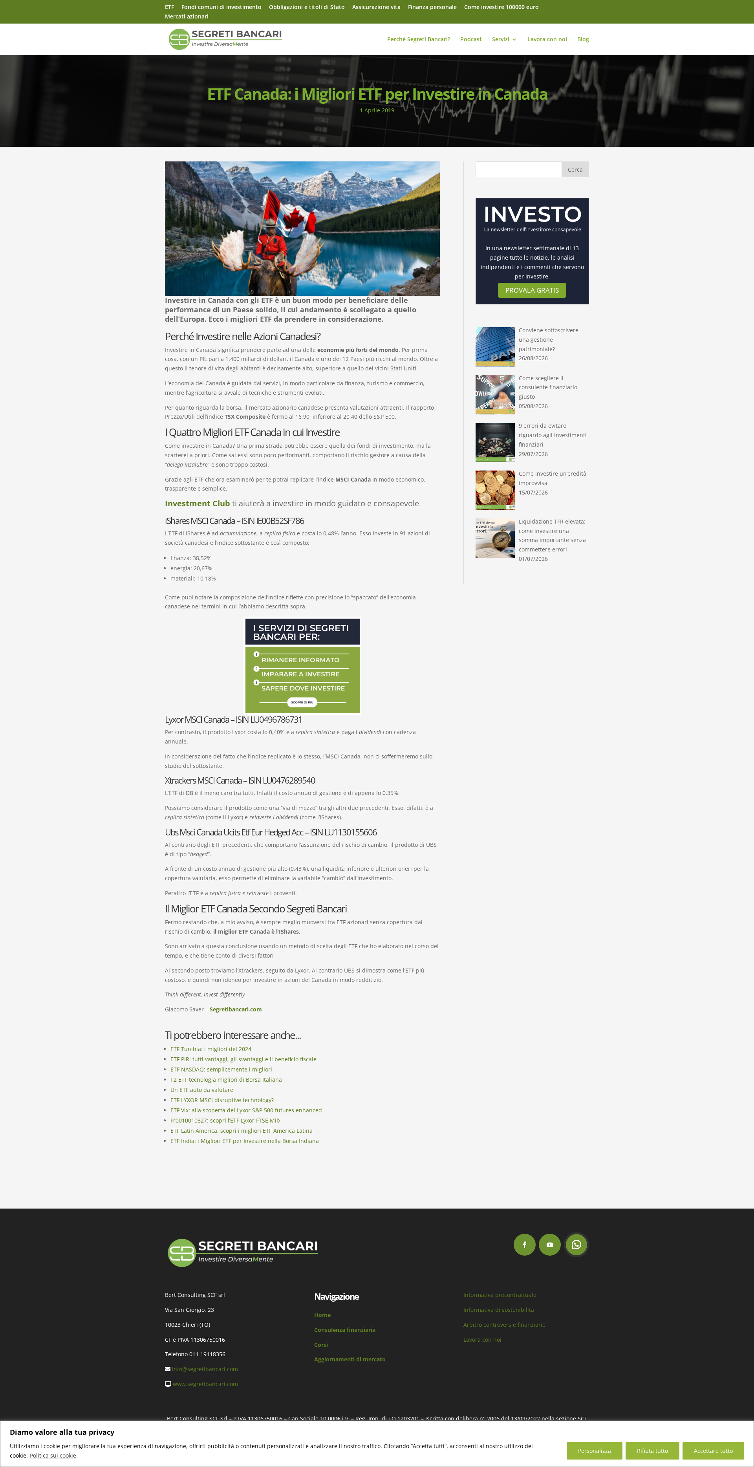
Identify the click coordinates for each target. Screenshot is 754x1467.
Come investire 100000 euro (501, 7)
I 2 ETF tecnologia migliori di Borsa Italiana (226, 1079)
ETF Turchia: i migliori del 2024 (210, 1049)
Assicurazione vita (376, 7)
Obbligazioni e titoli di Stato (307, 7)
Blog (583, 40)
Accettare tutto (713, 1450)
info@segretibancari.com (205, 1369)
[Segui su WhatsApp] (576, 1244)
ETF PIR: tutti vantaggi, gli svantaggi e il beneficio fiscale (243, 1059)
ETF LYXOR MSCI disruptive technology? (222, 1100)
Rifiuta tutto (652, 1450)
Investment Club (198, 503)
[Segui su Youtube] (550, 1245)
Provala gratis (532, 290)
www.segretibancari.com (205, 1384)
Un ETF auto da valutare (201, 1089)
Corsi (321, 1344)
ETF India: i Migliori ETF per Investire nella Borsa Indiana (244, 1141)
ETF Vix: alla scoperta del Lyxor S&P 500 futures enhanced (246, 1110)
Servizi (500, 40)
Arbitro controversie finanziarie (504, 1324)
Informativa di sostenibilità (498, 1309)
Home (322, 1315)
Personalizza (594, 1450)
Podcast (471, 40)
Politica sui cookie (53, 1455)
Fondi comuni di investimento (221, 7)
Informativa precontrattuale (499, 1295)
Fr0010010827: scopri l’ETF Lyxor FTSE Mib (225, 1120)
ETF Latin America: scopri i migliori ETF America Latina (241, 1130)
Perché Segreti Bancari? (418, 40)
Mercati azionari (187, 17)
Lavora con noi (547, 40)
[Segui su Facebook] (525, 1245)
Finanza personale (432, 7)
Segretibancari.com (236, 1009)
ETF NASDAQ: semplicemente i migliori (221, 1069)
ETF (169, 7)
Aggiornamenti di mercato (350, 1359)
